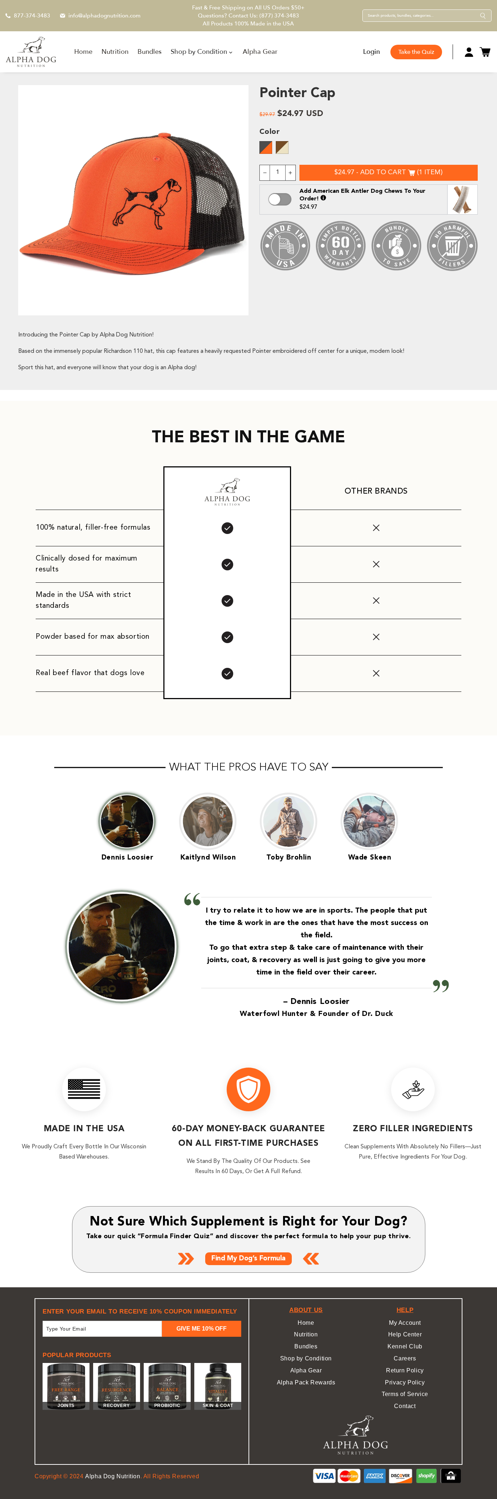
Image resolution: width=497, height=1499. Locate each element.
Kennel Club (404, 1346)
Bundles (305, 1346)
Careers (405, 1358)
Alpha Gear (306, 1370)
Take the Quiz (416, 52)
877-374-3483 (32, 15)
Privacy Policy (405, 1382)
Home (306, 1323)
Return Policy (405, 1370)
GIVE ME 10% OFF (201, 1328)
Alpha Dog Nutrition (112, 1476)
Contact (405, 1406)
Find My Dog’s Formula (248, 1258)
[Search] (482, 15)
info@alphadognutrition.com (104, 15)
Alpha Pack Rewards (306, 1382)
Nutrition (306, 1334)
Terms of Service (405, 1394)
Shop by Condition (306, 1358)
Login (371, 52)
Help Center (405, 1334)
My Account (405, 1323)
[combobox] (421, 15)
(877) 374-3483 (279, 15)
